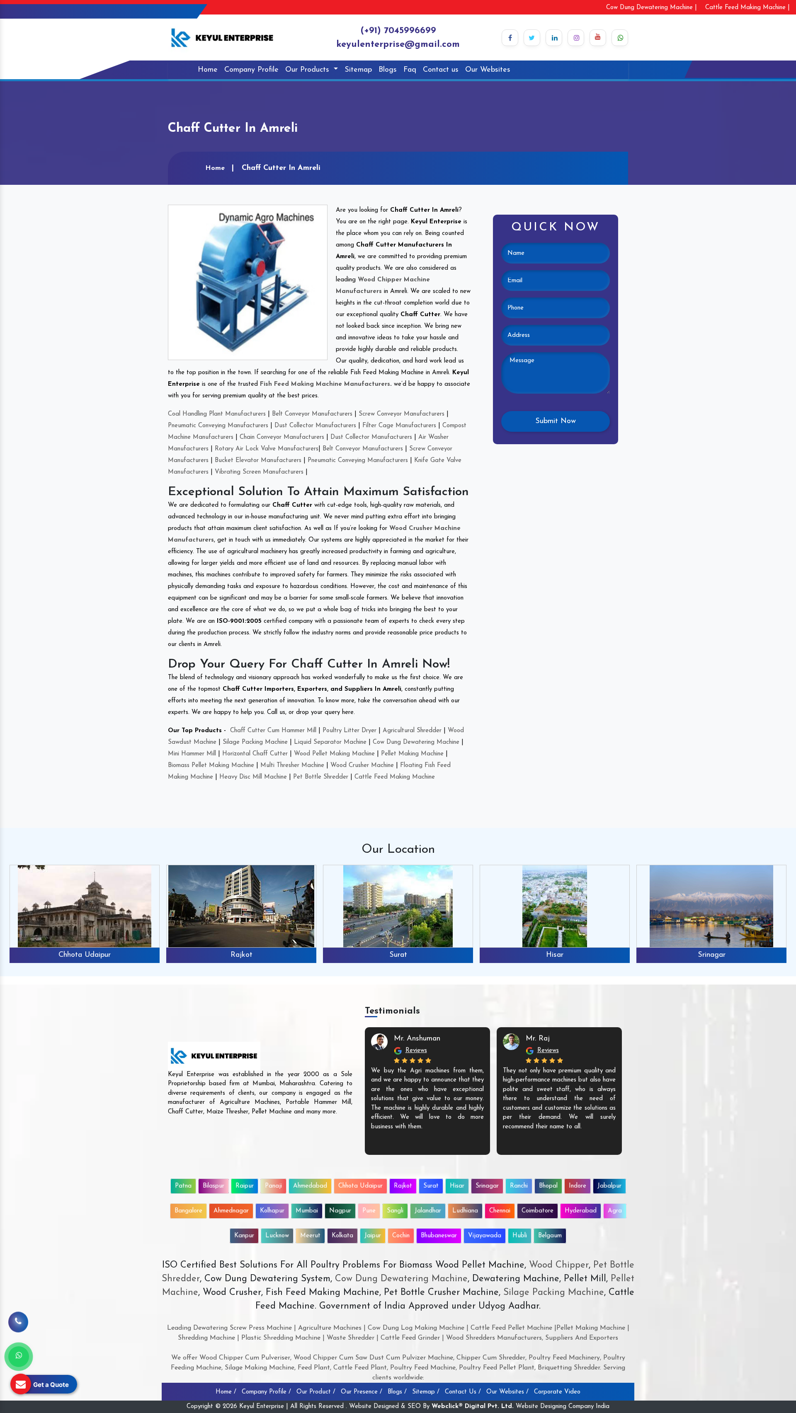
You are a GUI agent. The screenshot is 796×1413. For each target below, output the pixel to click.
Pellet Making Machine (412, 754)
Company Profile (251, 70)
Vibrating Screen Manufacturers (259, 472)
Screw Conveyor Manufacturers (401, 414)
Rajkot (85, 955)
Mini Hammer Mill (192, 754)
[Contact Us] (18, 1327)
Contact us (441, 70)
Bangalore (188, 1211)
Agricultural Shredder (412, 731)
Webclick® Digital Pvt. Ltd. (473, 1406)
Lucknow (277, 1236)
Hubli (519, 1236)
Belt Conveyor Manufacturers (312, 414)
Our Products (308, 70)
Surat (241, 955)
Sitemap (358, 70)
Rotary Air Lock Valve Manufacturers (266, 449)
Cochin (401, 1236)
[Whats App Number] (18, 1356)
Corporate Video (557, 1392)
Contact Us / (463, 1392)
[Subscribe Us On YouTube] (598, 37)
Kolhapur (272, 1211)
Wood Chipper (559, 1265)
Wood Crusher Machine (362, 765)
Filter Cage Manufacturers (399, 426)
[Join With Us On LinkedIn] (554, 37)
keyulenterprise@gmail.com (398, 44)
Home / (226, 1392)
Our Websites (487, 70)
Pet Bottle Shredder (320, 777)
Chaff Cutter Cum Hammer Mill (273, 731)
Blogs (388, 70)
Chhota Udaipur (360, 1186)
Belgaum (550, 1236)
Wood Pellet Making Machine (334, 754)
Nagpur (340, 1211)
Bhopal (548, 1186)
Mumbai (307, 1211)
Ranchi (711, 955)
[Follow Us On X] (532, 37)
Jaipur (372, 1236)
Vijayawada (484, 1236)
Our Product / (315, 1392)
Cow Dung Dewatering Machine (416, 742)
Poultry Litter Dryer (349, 731)
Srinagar (555, 955)
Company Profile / (266, 1392)
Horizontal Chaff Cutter (255, 754)
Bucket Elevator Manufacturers (258, 460)
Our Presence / (361, 1392)
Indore (577, 1186)
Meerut (310, 1236)
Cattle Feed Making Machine (394, 777)
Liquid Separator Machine (330, 742)
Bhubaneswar (439, 1236)
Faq (409, 70)
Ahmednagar (231, 1211)
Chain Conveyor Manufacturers (282, 437)
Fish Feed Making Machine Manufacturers (325, 384)
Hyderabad (581, 1211)
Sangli (395, 1211)
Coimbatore (537, 1211)
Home (208, 70)
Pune (369, 1211)
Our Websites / (507, 1392)
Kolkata (342, 1236)
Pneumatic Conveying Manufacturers (218, 426)
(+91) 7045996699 (398, 31)
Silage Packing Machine (255, 742)
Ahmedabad (310, 1186)
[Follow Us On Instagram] (576, 37)
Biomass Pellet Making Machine (211, 765)
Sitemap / (425, 1392)
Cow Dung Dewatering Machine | (651, 8)
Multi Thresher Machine (292, 765)
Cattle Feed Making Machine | (747, 8)
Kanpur (244, 1236)
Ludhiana (465, 1211)
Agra (615, 1211)
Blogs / (397, 1392)
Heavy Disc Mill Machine (253, 777)
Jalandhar (428, 1211)
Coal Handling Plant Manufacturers (217, 414)
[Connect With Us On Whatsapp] (620, 37)
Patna (183, 1186)
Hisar (398, 955)
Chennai (499, 1211)
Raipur (244, 1186)
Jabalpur (609, 1186)
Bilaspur (213, 1186)
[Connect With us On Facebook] (510, 37)
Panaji (273, 1186)
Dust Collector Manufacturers (315, 426)
